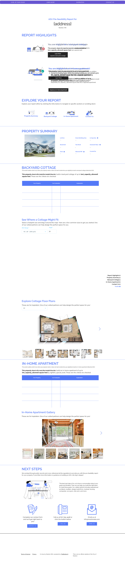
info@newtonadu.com (92, 519)
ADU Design (25, 227)
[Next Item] (100, 329)
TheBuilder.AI (64, 554)
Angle (50, 227)
